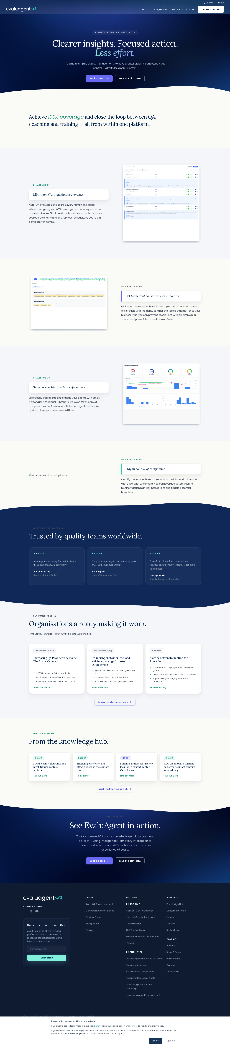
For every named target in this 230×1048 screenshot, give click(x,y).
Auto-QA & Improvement (99, 904)
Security (170, 923)
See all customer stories (113, 702)
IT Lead (130, 943)
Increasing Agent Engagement (143, 995)
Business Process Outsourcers (142, 936)
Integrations (93, 923)
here (96, 1026)
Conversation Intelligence (100, 910)
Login (221, 2)
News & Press (173, 952)
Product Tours (93, 917)
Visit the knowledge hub (113, 789)
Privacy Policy (87, 1016)
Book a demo (211, 9)
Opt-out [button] (171, 1040)
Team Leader (133, 923)
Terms (72, 1016)
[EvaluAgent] (21, 9)
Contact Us (172, 971)
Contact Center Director (139, 910)
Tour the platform (130, 78)
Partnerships (173, 958)
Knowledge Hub (175, 904)
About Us (171, 945)
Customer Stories (176, 910)
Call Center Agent (136, 930)
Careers (170, 965)
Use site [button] (156, 1040)
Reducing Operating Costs (140, 978)
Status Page (173, 930)
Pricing (89, 930)
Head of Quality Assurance (141, 917)
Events (170, 917)
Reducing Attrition (136, 965)
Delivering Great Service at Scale (144, 958)
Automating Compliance (140, 971)
